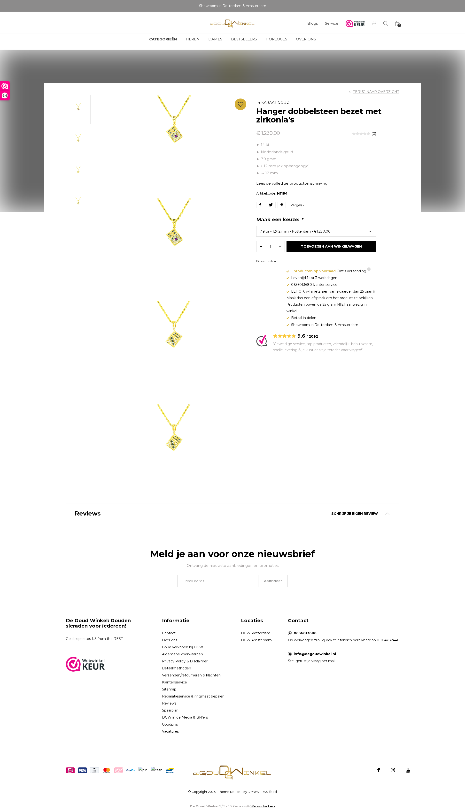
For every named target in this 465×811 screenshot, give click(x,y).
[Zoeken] (385, 23)
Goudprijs (170, 724)
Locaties (252, 620)
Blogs (312, 23)
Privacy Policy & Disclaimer (185, 661)
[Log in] (374, 23)
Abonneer (273, 581)
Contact (169, 633)
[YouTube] (408, 770)
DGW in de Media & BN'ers (185, 717)
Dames (215, 39)
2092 (313, 336)
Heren (193, 39)
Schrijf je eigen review (354, 513)
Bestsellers (244, 39)
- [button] (261, 246)
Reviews (169, 703)
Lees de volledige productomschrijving (291, 183)
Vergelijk (297, 205)
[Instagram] (393, 770)
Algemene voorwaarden (182, 654)
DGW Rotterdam (255, 633)
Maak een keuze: (279, 219)
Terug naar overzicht (376, 92)
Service (331, 23)
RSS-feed (269, 792)
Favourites (240, 104)
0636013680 (305, 633)
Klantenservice (174, 682)
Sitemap (169, 689)
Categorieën (163, 39)
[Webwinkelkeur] (85, 663)
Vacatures (170, 731)
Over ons (306, 39)
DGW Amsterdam (256, 640)
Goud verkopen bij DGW (182, 647)
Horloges (276, 39)
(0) (374, 133)
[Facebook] (378, 770)
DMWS (253, 792)
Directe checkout (266, 261)
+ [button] (280, 246)
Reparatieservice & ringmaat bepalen (193, 696)
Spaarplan (170, 710)
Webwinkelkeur (262, 806)
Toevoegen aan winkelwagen (331, 246)
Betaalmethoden (176, 668)
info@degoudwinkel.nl (315, 654)
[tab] (232, 513)
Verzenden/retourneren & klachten (191, 675)
